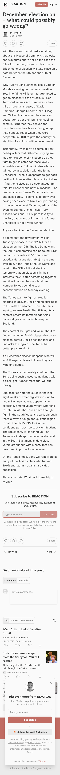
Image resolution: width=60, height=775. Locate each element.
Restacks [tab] (23, 580)
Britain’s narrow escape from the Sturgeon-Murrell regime (21, 657)
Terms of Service (16, 742)
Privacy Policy (34, 742)
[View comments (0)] (13, 43)
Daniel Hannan (23, 641)
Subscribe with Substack (32, 731)
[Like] (6, 43)
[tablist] (16, 580)
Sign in (53, 4)
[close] (50, 682)
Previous (12, 551)
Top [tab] (6, 620)
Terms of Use (20, 745)
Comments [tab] (10, 580)
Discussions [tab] (27, 620)
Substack (14, 768)
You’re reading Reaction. (16, 637)
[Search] (54, 620)
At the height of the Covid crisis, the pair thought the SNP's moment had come (22, 666)
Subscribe (41, 4)
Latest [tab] (14, 620)
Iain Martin (15, 33)
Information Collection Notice (24, 748)
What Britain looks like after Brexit (22, 631)
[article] (30, 637)
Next (49, 551)
